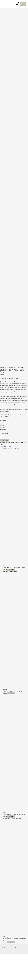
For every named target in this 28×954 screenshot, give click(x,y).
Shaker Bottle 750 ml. (19, 367)
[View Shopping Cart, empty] (17, 4)
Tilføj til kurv (5, 440)
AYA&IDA (2, 367)
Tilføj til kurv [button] (11, 569)
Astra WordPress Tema (21, 947)
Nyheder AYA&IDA (9, 367)
